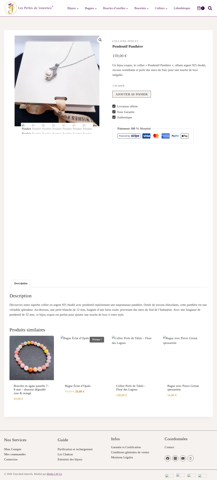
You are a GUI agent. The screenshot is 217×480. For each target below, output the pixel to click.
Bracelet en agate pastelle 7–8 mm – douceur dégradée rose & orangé (31, 389)
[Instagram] (175, 458)
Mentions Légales (122, 457)
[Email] (183, 458)
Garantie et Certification (126, 447)
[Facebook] (168, 458)
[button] (100, 40)
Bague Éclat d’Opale (78, 386)
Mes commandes (15, 454)
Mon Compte (12, 449)
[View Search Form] (210, 8)
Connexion (10, 459)
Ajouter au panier (132, 94)
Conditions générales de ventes (130, 452)
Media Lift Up (54, 474)
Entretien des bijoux (70, 459)
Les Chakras (65, 454)
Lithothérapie (182, 8)
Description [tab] (20, 283)
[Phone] (191, 458)
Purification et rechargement (75, 449)
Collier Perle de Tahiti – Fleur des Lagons (131, 387)
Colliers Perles (125, 41)
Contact (169, 447)
